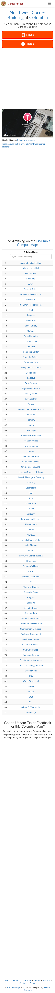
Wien (31, 702)
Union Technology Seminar (31, 665)
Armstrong (31, 278)
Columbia (38, 17)
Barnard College (31, 289)
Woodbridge (31, 712)
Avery (30, 283)
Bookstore (30, 299)
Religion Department (31, 576)
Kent (31, 492)
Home (5, 980)
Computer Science (31, 357)
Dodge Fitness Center (31, 367)
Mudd (30, 550)
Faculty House (31, 393)
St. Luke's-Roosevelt (31, 644)
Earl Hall (31, 377)
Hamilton (31, 414)
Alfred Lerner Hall (31, 268)
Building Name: (31, 252)
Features (15, 980)
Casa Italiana (31, 341)
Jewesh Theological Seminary (31, 477)
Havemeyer (31, 430)
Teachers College (31, 655)
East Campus (31, 383)
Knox (31, 498)
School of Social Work (31, 618)
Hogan (31, 451)
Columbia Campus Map (33, 242)
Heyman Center (31, 445)
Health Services (31, 440)
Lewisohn (31, 513)
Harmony (31, 419)
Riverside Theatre (31, 587)
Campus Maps (15, 3)
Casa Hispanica (31, 336)
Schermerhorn (31, 613)
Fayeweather (31, 398)
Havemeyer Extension (31, 435)
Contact (22, 983)
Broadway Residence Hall (30, 304)
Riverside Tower (31, 592)
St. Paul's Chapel (30, 649)
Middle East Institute (31, 540)
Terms (37, 980)
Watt (31, 696)
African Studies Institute (30, 262)
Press (32, 983)
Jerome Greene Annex (31, 466)
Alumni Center (31, 273)
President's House (31, 566)
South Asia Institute (30, 639)
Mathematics (31, 524)
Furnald (31, 404)
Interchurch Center (31, 456)
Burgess (31, 315)
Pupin (30, 571)
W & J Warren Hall (31, 681)
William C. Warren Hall (31, 707)
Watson (31, 691)
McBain (31, 529)
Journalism (31, 487)
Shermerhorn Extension (30, 628)
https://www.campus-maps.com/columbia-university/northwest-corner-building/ (24, 143)
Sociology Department (31, 634)
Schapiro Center (31, 607)
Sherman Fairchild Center (30, 623)
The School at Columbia (31, 660)
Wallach (31, 686)
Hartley (31, 425)
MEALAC (31, 534)
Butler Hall (31, 320)
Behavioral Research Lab (31, 294)
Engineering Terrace (31, 388)
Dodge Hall (31, 372)
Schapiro (31, 602)
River (31, 581)
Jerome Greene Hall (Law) (31, 472)
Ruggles (31, 597)
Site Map (27, 980)
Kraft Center (31, 503)
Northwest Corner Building (26, 15)
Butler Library (31, 325)
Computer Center (31, 351)
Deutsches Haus (31, 362)
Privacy (46, 980)
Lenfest (31, 508)
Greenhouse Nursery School (31, 409)
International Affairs (30, 461)
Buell (31, 310)
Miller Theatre (31, 545)
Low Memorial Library (31, 519)
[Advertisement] (27, 78)
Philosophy (31, 560)
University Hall (31, 670)
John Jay (31, 482)
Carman (31, 330)
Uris (31, 675)
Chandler (31, 346)
